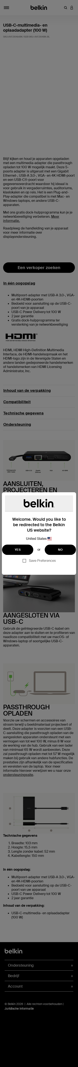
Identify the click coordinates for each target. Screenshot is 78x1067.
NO (60, 550)
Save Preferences (42, 560)
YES (18, 550)
